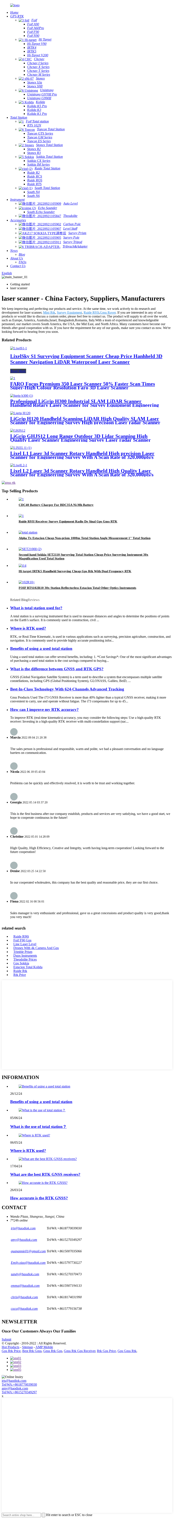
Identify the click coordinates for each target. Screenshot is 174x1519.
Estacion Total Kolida (27, 967)
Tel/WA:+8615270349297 (19, 1392)
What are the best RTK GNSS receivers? (45, 1174)
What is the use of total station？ (38, 1126)
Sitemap (27, 1347)
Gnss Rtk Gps (52, 1351)
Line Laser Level (24, 944)
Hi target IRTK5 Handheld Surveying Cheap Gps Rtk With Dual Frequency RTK (75, 571)
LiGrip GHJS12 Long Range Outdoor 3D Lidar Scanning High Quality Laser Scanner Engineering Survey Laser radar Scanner (80, 438)
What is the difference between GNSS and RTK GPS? (57, 669)
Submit (6, 1339)
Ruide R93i (91, 312)
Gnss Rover (108, 312)
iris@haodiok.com (14, 1380)
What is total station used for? (36, 608)
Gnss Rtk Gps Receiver (79, 1351)
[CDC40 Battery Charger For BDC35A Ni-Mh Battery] (21, 499)
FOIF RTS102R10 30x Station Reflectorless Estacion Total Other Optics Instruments (77, 587)
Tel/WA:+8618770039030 (19, 1384)
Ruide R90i (21, 936)
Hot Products (10, 1347)
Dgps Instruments (25, 955)
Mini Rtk (49, 312)
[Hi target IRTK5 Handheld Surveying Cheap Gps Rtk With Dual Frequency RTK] (22, 565)
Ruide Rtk (20, 971)
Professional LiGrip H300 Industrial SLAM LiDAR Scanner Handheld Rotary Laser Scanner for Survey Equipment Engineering (84, 403)
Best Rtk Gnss (32, 1351)
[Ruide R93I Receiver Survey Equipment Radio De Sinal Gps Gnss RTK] (21, 516)
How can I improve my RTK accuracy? (44, 709)
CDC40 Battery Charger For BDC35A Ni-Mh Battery (56, 505)
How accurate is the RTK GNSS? (39, 1198)
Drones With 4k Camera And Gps (36, 948)
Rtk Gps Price (106, 1351)
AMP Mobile (44, 1347)
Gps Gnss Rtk (127, 1351)
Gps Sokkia (21, 963)
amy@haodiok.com (15, 1388)
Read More (18, 371)
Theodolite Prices (25, 959)
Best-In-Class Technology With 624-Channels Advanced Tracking (67, 689)
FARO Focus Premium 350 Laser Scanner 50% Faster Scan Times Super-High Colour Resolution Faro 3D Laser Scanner (82, 385)
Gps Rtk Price (11, 1351)
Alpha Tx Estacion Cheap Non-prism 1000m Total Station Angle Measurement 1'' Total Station (84, 538)
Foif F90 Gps (22, 940)
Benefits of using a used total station (41, 648)
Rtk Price (19, 975)
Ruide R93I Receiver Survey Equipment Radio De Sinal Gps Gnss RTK (68, 521)
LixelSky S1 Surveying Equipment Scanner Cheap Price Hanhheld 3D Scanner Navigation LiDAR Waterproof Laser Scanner (86, 359)
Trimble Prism (22, 952)
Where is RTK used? (28, 628)
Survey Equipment (69, 312)
